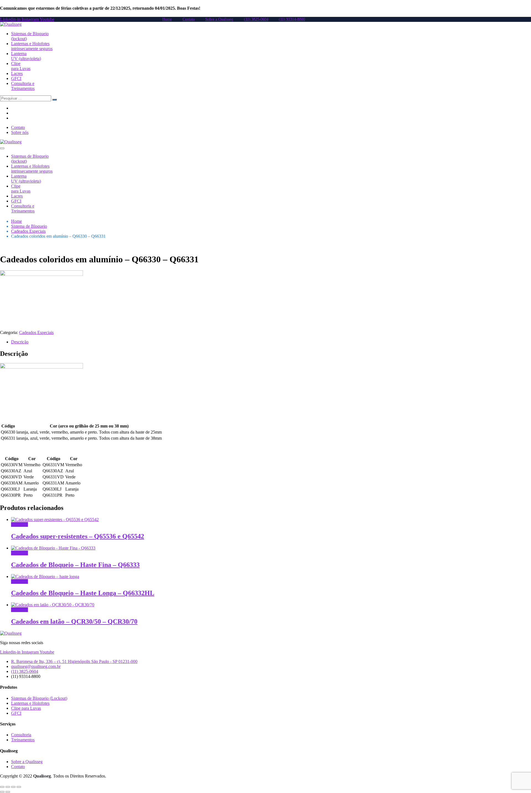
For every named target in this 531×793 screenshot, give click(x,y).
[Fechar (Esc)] (19, 787)
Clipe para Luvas (20, 66)
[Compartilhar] (13, 787)
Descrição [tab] (19, 342)
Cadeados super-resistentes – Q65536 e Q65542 (77, 536)
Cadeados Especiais (28, 231)
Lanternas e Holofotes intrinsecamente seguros (32, 46)
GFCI (16, 78)
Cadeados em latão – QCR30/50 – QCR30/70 (74, 621)
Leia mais (19, 524)
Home (16, 221)
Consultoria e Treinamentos (23, 86)
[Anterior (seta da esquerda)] (2, 792)
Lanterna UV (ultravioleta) (26, 56)
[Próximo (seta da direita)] (8, 792)
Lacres (17, 73)
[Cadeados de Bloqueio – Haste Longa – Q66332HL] (45, 576)
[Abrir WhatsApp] (517, 779)
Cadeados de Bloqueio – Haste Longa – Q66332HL (82, 593)
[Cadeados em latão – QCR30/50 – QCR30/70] (52, 604)
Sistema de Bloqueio (29, 226)
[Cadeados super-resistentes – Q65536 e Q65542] (55, 519)
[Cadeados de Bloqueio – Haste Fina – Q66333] (53, 548)
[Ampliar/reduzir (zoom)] (2, 787)
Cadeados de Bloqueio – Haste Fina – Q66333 (75, 564)
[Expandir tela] (8, 787)
